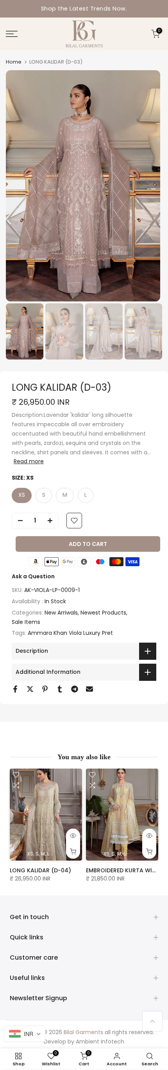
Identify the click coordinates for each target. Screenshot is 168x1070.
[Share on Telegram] (74, 689)
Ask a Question (33, 576)
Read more (29, 461)
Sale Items (26, 622)
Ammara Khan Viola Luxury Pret (70, 633)
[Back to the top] (152, 1021)
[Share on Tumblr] (59, 689)
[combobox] (24, 1034)
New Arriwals (61, 612)
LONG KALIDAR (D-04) (40, 871)
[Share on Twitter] (30, 689)
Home (13, 61)
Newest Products (103, 612)
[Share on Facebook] (15, 689)
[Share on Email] (89, 689)
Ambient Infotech (100, 1041)
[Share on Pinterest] (44, 689)
